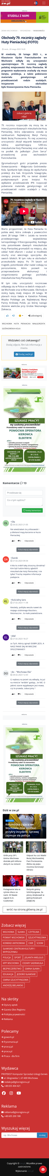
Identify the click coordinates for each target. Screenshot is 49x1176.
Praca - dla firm (11, 1056)
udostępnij (36, 315)
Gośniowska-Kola (11, 328)
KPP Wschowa (11, 963)
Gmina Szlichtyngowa (15, 979)
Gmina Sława (32, 968)
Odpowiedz (29, 541)
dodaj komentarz (33, 510)
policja (7, 957)
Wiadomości (39, 31)
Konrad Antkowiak (14, 943)
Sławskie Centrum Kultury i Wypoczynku (19, 950)
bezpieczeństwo (12, 968)
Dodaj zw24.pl (25, 354)
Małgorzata (38, 323)
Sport (17, 957)
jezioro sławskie (26, 974)
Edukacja (8, 974)
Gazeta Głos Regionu (14, 1009)
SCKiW (40, 943)
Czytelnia (33, 931)
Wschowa (7, 323)
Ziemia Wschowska (9, 31)
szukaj (42, 1135)
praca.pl (8, 1051)
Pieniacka (25, 323)
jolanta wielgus (34, 957)
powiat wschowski (14, 937)
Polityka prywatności (14, 1014)
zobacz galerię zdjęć (24, 115)
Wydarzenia (25, 31)
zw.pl (22, 1163)
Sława (21, 931)
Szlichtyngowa (37, 937)
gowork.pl (9, 1037)
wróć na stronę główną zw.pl (24, 909)
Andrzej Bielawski (13, 985)
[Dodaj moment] (43, 1169)
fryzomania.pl (11, 1041)
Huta (16, 323)
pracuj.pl (8, 1046)
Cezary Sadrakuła (32, 963)
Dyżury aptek (10, 1004)
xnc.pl (30, 1170)
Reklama (8, 1019)
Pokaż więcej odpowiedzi (28, 549)
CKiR (30, 943)
